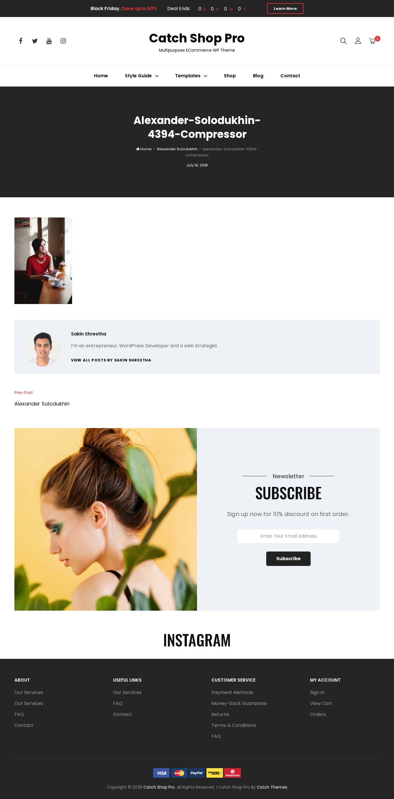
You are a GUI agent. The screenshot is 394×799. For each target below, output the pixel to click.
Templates (187, 75)
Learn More (285, 8)
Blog (258, 75)
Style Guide (138, 75)
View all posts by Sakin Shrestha (111, 360)
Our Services (28, 692)
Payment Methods (232, 692)
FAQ (19, 714)
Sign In (317, 692)
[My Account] (358, 41)
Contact (290, 75)
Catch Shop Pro (197, 38)
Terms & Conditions (233, 725)
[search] (343, 41)
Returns (220, 714)
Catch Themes (272, 787)
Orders (318, 714)
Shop (230, 75)
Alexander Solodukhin (177, 149)
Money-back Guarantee (239, 703)
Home (101, 75)
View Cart (321, 703)
